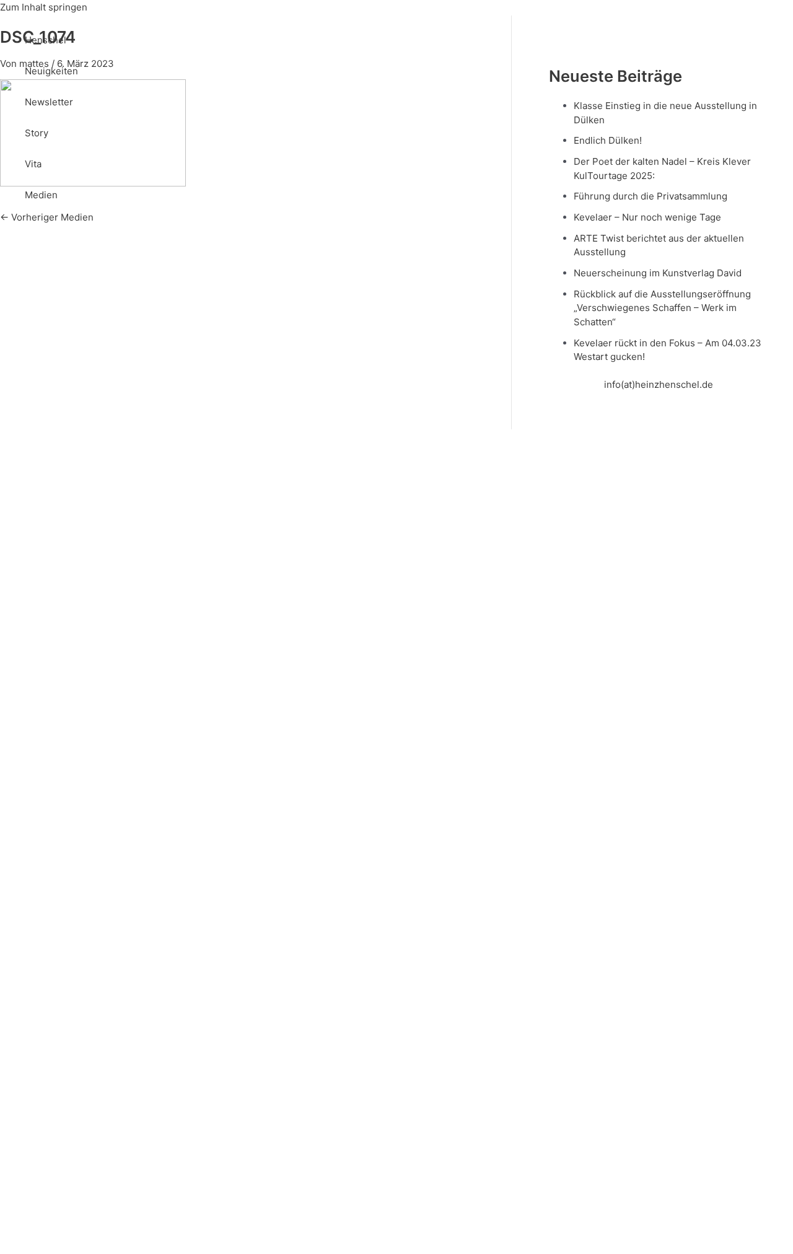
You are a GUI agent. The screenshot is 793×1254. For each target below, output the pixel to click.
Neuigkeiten (51, 71)
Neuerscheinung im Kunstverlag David (658, 273)
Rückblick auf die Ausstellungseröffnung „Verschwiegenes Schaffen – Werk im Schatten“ (662, 308)
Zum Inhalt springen (43, 7)
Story (36, 133)
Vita (33, 164)
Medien (41, 195)
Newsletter (49, 102)
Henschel (45, 40)
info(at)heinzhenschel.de (658, 384)
